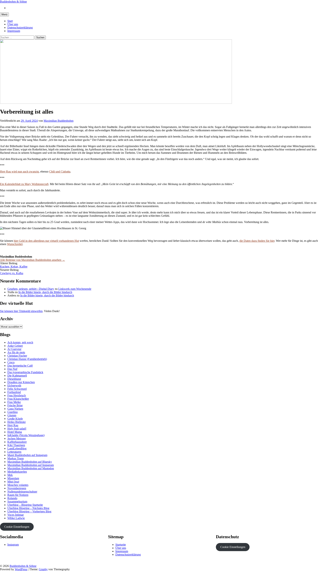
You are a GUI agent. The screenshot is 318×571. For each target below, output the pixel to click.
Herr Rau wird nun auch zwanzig (19, 171)
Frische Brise (15, 405)
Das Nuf (12, 368)
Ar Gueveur (14, 349)
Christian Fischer (17, 355)
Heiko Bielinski (16, 422)
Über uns (12, 24)
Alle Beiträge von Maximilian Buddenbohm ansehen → (32, 259)
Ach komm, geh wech (20, 342)
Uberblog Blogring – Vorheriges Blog (29, 511)
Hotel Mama (14, 431)
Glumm (11, 415)
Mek (10, 475)
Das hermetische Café (20, 365)
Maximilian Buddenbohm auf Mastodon (30, 468)
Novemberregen (16, 488)
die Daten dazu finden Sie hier (256, 240)
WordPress (21, 569)
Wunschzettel (14, 244)
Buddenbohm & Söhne (13, 1)
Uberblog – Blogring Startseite (25, 504)
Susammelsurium (17, 501)
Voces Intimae (15, 514)
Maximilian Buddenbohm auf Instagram (30, 465)
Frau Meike (14, 402)
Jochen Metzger (16, 438)
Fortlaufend (14, 392)
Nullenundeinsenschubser (22, 491)
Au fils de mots (16, 352)
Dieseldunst (14, 378)
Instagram (13, 544)
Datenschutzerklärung (20, 27)
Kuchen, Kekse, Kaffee (13, 266)
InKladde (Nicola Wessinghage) (26, 435)
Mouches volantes (17, 484)
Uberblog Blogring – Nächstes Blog (28, 508)
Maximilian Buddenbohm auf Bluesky (29, 461)
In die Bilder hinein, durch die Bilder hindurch (45, 292)
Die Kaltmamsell (17, 375)
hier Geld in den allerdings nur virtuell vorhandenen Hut (46, 240)
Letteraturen (14, 451)
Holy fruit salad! (16, 428)
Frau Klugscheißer (18, 398)
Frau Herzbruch (16, 395)
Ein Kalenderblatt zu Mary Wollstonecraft (24, 184)
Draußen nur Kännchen (21, 382)
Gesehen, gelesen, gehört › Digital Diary (30, 288)
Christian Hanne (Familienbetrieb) (27, 359)
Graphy (43, 569)
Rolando (12, 498)
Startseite (120, 544)
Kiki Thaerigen (16, 445)
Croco (11, 362)
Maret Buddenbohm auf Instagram (27, 455)
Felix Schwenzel (17, 388)
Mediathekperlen (17, 471)
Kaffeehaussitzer (17, 441)
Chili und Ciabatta (59, 171)
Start (10, 20)
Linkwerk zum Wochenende (74, 288)
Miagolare (13, 478)
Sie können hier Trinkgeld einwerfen (21, 311)
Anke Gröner (15, 345)
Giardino (12, 412)
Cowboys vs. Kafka (11, 273)
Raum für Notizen (17, 494)
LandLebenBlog (16, 448)
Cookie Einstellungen (16, 526)
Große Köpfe (15, 418)
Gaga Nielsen (15, 408)
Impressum (13, 30)
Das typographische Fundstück (25, 372)
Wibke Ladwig (16, 518)
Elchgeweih (14, 385)
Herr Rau (12, 425)
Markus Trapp (15, 458)
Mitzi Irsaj (13, 481)
